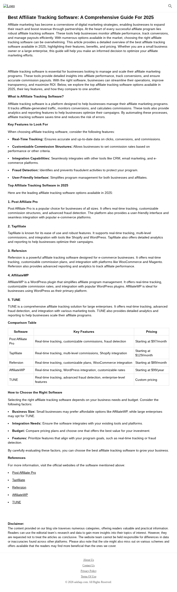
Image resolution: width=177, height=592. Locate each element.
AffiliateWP (20, 495)
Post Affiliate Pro (24, 472)
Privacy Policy (89, 571)
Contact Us (89, 565)
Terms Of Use (88, 576)
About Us (88, 559)
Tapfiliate (18, 480)
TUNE (16, 502)
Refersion (19, 487)
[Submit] (170, 6)
